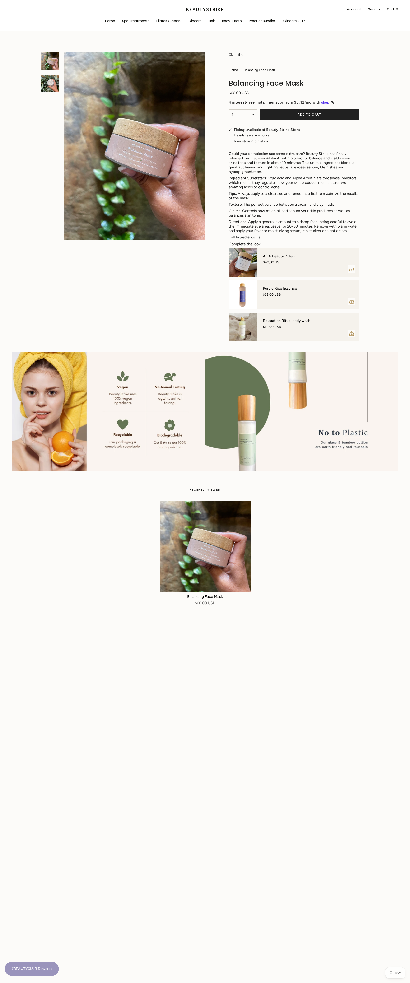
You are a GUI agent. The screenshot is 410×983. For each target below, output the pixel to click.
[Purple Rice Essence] (243, 294)
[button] (194, 21)
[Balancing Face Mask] (205, 546)
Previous (64, 146)
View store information (251, 141)
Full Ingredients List (246, 237)
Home (233, 70)
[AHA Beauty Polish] (243, 262)
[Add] (351, 269)
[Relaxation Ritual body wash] (243, 327)
